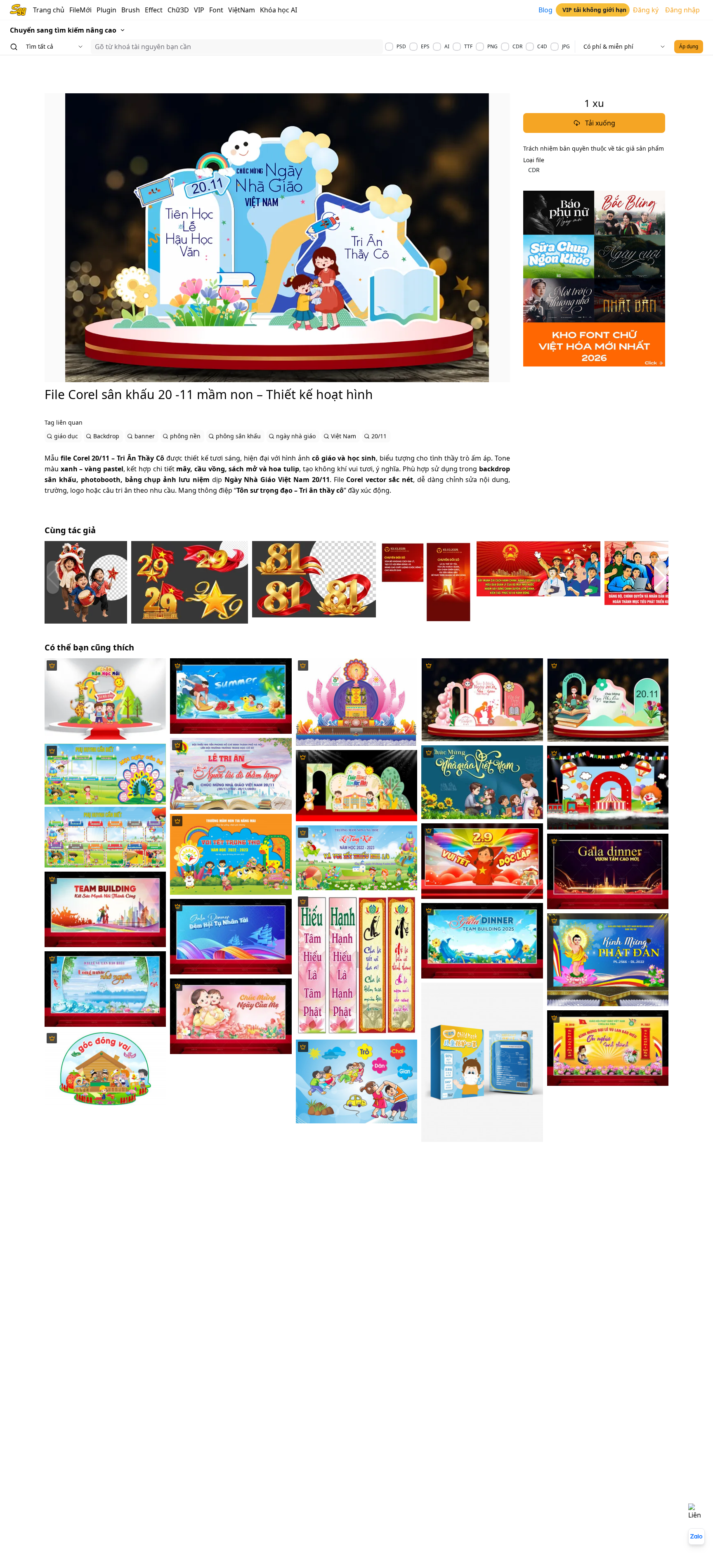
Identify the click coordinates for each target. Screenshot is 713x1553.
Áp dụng (688, 46)
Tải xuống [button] (600, 123)
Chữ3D (178, 9)
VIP (199, 9)
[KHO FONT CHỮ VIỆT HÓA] (594, 278)
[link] (593, 10)
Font (216, 9)
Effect (154, 9)
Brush (130, 9)
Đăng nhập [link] (682, 9)
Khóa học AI (278, 9)
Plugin (106, 9)
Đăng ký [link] (646, 9)
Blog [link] (545, 9)
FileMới (80, 9)
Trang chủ (48, 9)
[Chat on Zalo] (696, 1536)
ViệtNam (241, 9)
